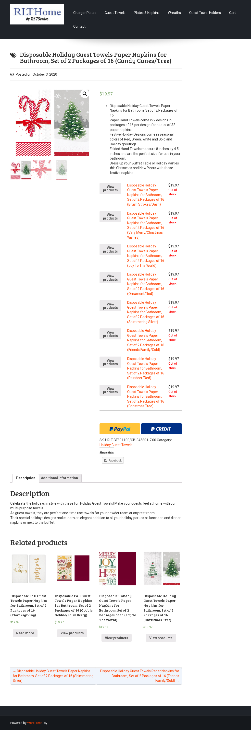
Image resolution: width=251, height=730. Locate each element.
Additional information (59, 478)
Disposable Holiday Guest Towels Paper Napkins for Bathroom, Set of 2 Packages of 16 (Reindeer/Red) (145, 368)
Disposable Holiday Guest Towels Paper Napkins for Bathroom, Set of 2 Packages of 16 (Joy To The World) (145, 255)
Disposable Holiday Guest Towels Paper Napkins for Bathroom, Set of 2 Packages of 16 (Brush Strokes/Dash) (145, 194)
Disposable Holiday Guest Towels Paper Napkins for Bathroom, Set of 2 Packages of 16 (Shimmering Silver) (145, 312)
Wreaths (174, 13)
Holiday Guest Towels (116, 445)
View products (110, 188)
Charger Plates (84, 13)
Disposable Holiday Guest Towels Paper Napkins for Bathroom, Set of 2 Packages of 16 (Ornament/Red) (145, 283)
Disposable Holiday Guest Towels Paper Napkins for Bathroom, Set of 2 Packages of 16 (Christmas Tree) (145, 396)
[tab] (26, 478)
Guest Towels (115, 13)
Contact (79, 26)
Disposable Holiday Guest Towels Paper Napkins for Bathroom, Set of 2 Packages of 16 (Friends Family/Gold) (145, 340)
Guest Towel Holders (205, 13)
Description (25, 478)
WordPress (34, 723)
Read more (25, 633)
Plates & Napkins (147, 13)
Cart (232, 13)
